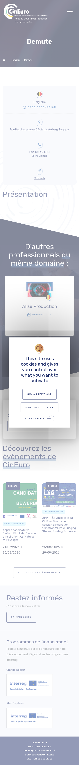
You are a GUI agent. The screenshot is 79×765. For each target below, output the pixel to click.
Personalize (35, 418)
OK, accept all (39, 394)
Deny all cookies (40, 407)
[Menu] (71, 11)
